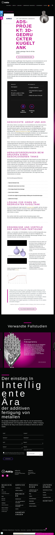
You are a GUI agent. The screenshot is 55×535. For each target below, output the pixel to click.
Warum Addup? (5, 507)
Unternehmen (39, 5)
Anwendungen (26, 5)
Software (3, 503)
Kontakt (45, 5)
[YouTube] (7, 475)
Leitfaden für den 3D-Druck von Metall (33, 490)
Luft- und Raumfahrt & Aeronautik (20, 502)
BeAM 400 (3, 498)
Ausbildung (17, 487)
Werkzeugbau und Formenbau (19, 506)
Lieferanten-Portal (47, 497)
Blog (30, 493)
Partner (44, 492)
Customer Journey (5, 509)
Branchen (19, 5)
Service (14, 5)
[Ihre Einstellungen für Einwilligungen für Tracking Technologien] (2, 533)
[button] (52, 5)
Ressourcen (32, 5)
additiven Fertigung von (21, 131)
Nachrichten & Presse (47, 490)
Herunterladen (32, 503)
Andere (16, 508)
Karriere (44, 494)
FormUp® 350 (30, 207)
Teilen (28, 131)
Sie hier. (17, 269)
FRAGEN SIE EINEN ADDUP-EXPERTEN (44, 533)
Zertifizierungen (4, 511)
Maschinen (8, 5)
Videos (30, 496)
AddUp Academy (19, 490)
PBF (2, 490)
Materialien (31, 501)
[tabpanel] (17, 252)
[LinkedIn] (2, 475)
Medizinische (18, 498)
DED (3, 496)
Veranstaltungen (32, 498)
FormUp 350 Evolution (5, 493)
